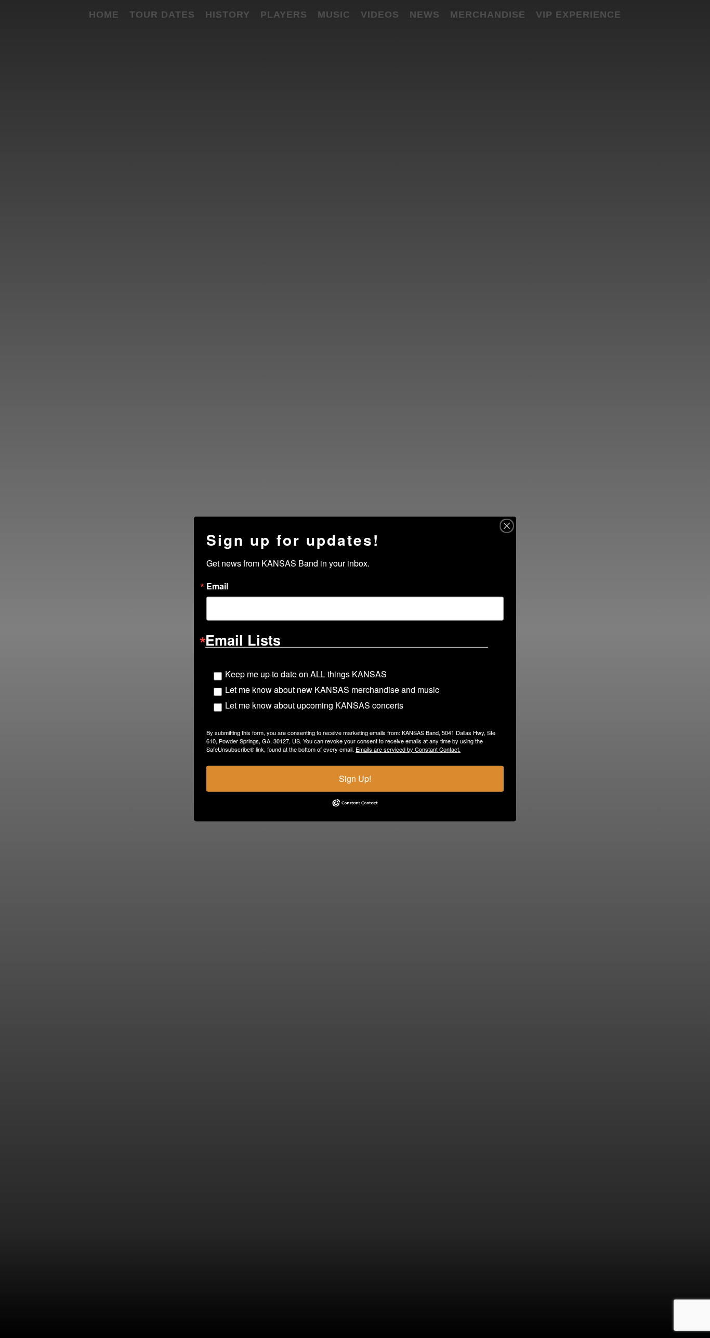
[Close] (507, 526)
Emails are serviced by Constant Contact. (408, 749)
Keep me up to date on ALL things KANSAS (306, 674)
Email (217, 586)
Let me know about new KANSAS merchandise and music (332, 690)
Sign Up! (355, 778)
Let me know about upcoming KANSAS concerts (314, 705)
